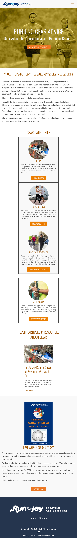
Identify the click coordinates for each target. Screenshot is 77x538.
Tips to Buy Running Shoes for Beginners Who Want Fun (37, 371)
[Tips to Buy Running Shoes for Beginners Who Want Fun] (38, 354)
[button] (38, 178)
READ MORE (28, 390)
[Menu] (72, 4)
